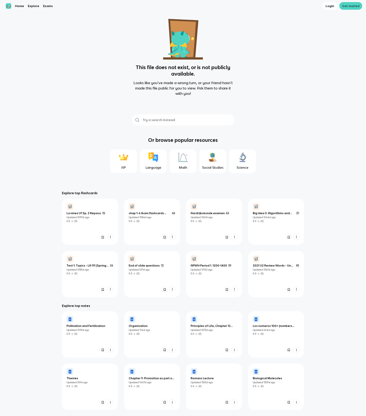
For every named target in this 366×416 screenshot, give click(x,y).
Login (330, 6)
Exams (48, 6)
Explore (33, 6)
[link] (90, 222)
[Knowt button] (103, 237)
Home (19, 6)
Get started (351, 6)
